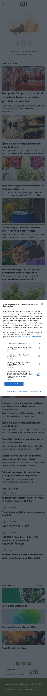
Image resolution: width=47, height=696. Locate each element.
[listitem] (23, 343)
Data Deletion (11, 391)
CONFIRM (14, 384)
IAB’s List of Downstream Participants (26, 337)
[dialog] (23, 348)
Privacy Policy (36, 391)
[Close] (43, 305)
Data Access (23, 391)
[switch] (38, 348)
